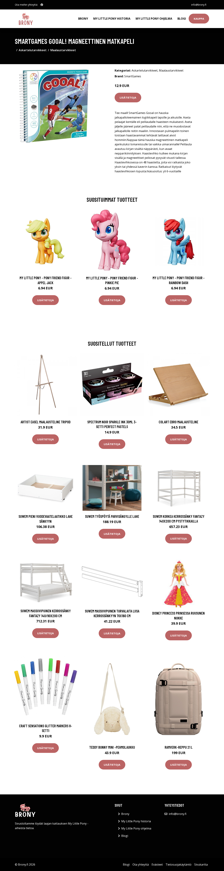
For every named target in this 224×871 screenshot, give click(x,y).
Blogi (181, 19)
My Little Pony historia (111, 19)
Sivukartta (201, 864)
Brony (83, 19)
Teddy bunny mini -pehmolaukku (112, 747)
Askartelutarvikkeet (33, 50)
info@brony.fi (198, 4)
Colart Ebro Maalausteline (178, 422)
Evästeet (157, 864)
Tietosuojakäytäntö (178, 864)
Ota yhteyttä (140, 864)
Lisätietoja (128, 97)
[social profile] (41, 4)
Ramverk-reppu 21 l (178, 747)
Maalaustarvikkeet (63, 50)
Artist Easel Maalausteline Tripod (46, 422)
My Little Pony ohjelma (154, 19)
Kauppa (199, 18)
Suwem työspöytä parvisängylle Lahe (112, 516)
